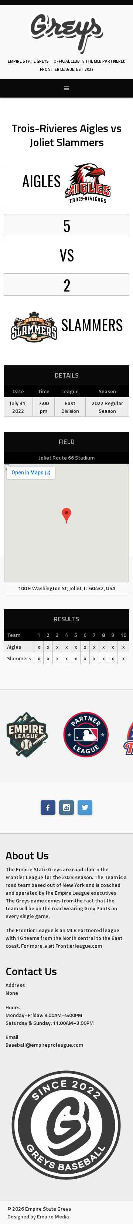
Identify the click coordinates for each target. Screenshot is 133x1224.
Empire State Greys (28, 61)
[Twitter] (85, 807)
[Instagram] (66, 807)
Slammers (19, 658)
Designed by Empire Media (38, 1216)
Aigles (14, 647)
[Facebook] (48, 807)
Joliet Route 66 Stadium (67, 457)
